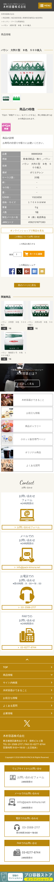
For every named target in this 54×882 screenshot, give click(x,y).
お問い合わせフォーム (28, 527)
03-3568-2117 (28, 607)
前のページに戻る (27, 285)
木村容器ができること (15, 690)
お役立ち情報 (10, 697)
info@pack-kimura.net (28, 567)
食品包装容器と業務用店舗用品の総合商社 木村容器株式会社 (14, 5)
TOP (5, 667)
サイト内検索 (10, 682)
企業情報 (8, 713)
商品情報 (8, 674)
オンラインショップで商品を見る (27, 230)
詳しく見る (28, 383)
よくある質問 (10, 705)
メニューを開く (45, 6)
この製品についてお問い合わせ (27, 236)
